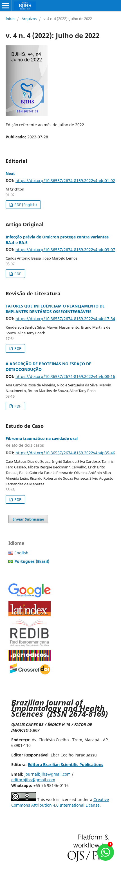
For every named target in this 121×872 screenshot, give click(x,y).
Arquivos (29, 18)
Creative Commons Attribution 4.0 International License (60, 802)
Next (10, 173)
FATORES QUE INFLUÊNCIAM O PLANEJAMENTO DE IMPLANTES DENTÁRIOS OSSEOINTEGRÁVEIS (55, 308)
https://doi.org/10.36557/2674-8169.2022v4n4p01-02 (65, 180)
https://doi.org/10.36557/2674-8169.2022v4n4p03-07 (65, 249)
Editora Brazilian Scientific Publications (65, 764)
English (21, 552)
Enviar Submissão (28, 519)
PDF (17, 273)
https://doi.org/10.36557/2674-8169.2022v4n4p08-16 (65, 376)
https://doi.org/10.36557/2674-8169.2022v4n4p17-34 (65, 318)
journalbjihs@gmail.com (47, 774)
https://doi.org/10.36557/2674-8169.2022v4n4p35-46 (65, 452)
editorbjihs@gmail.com (33, 779)
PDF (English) (25, 204)
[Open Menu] (5, 5)
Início (10, 18)
